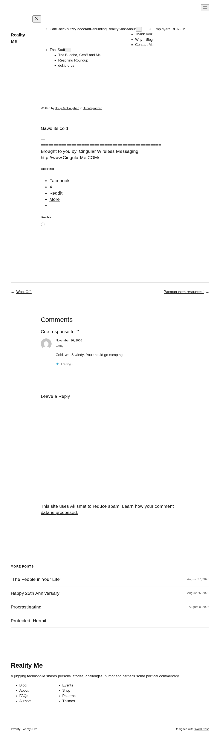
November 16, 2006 (69, 340)
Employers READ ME (170, 29)
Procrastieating (26, 606)
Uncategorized (92, 108)
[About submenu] (139, 29)
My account (81, 29)
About (131, 29)
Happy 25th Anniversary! (36, 593)
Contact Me (144, 44)
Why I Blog (144, 39)
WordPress (201, 729)
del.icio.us (66, 65)
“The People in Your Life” (36, 579)
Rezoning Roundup (73, 60)
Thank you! (144, 34)
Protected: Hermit (28, 620)
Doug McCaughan (67, 108)
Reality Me (27, 665)
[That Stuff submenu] (68, 50)
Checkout (63, 29)
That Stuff (57, 50)
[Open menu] (205, 7)
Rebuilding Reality (104, 29)
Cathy (60, 345)
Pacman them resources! (184, 292)
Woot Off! (24, 292)
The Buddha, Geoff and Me (79, 55)
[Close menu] (36, 19)
